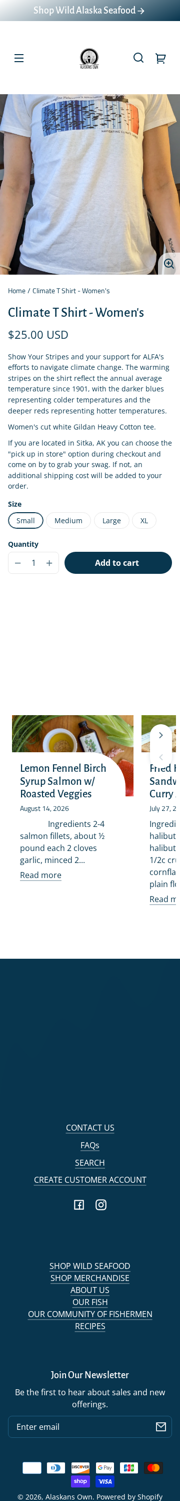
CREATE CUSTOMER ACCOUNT (90, 1179)
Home (17, 291)
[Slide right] (161, 735)
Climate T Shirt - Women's (71, 291)
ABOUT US (90, 1290)
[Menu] (19, 58)
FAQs (90, 1145)
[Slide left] (161, 757)
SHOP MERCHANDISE (90, 1277)
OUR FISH (90, 1302)
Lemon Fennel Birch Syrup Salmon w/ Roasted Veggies (63, 781)
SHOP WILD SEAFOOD (90, 1265)
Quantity (23, 544)
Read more (41, 875)
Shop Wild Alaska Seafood (85, 11)
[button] (139, 58)
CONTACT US (90, 1127)
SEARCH (90, 1162)
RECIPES (90, 1326)
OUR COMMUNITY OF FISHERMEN (90, 1314)
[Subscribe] (161, 1427)
